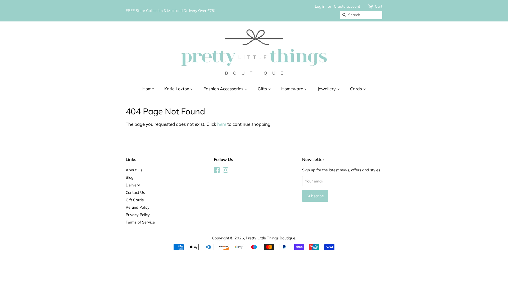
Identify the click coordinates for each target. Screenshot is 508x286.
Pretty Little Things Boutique (270, 237)
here (221, 124)
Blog (130, 177)
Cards (356, 88)
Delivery (133, 184)
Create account (347, 6)
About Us (134, 169)
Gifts (263, 88)
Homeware (292, 88)
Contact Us (135, 192)
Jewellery (327, 88)
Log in (320, 6)
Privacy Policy (138, 214)
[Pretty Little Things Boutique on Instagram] (225, 170)
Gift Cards (135, 199)
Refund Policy (137, 207)
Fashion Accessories (223, 88)
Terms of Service (140, 222)
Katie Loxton (177, 88)
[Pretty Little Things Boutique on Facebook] (217, 170)
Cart (378, 6)
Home (148, 88)
